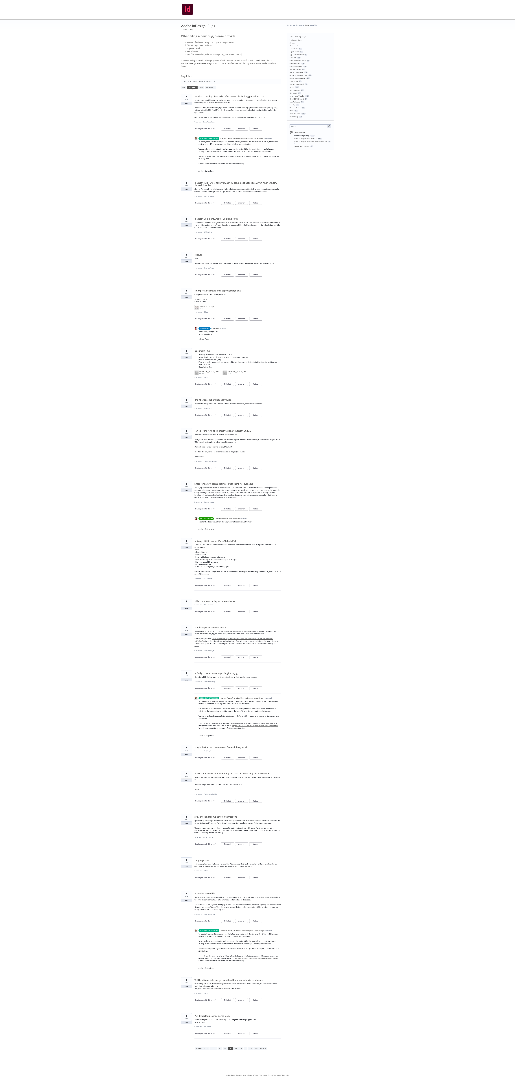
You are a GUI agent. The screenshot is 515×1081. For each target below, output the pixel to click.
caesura (198, 254)
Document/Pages (209, 268)
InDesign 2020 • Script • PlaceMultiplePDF (215, 540)
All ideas (292, 43)
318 (235, 1048)
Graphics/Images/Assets (298, 78)
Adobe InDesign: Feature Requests (305, 138)
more (263, 117)
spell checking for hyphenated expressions (215, 816)
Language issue (202, 860)
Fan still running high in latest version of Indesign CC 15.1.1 (222, 430)
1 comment (197, 122)
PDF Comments (207, 579)
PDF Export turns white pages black (212, 1015)
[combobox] (309, 126)
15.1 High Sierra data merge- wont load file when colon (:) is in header (229, 979)
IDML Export (294, 81)
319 (241, 1048)
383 (250, 1048)
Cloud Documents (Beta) (298, 61)
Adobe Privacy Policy (283, 1075)
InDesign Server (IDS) (297, 84)
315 (220, 1048)
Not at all (229, 129)
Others (206, 312)
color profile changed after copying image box (217, 290)
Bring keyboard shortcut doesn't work (213, 399)
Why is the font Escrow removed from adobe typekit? (220, 747)
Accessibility (294, 49)
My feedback (210, 87)
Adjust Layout (294, 52)
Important (243, 129)
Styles (292, 111)
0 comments (198, 196)
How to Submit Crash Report (260, 60)
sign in (307, 25)
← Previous (200, 1048)
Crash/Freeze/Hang (208, 122)
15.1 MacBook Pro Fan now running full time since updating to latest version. (232, 773)
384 (256, 1048)
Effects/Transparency (296, 72)
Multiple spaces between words (210, 627)
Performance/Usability (210, 461)
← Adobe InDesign (187, 29)
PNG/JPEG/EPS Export (297, 99)
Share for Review (209, 196)
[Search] (329, 126)
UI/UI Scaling (208, 232)
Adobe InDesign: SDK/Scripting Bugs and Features (310, 141)
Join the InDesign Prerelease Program (197, 63)
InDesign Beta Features (302, 146)
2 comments (198, 502)
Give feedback (299, 132)
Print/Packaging (295, 102)
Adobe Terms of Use (270, 1075)
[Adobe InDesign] (187, 9)
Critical (257, 129)
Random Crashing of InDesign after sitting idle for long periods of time (229, 96)
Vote (186, 103)
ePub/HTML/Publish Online (298, 75)
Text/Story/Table (209, 751)
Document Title (202, 350)
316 (225, 1048)
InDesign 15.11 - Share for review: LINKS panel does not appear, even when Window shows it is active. (235, 184)
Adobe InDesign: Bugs (302, 136)
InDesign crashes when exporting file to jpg (216, 673)
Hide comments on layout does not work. (215, 601)
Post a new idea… (296, 40)
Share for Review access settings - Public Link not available (223, 483)
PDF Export (207, 1027)
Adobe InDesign (230, 1075)
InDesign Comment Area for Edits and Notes (216, 218)
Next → (263, 1048)
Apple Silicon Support (297, 55)
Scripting (292, 105)
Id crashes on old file (204, 893)
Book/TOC (293, 58)
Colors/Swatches (295, 64)
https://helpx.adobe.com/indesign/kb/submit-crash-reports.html (255, 726)
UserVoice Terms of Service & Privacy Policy (249, 1075)
